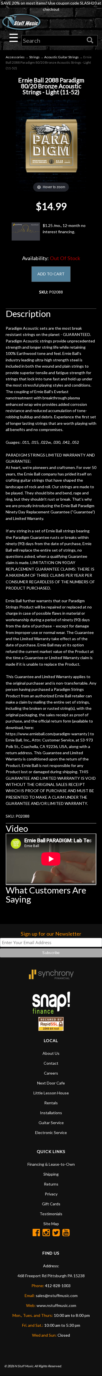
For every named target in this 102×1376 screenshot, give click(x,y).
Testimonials (51, 1213)
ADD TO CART (51, 273)
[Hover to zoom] (51, 145)
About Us (51, 1053)
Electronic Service (51, 1132)
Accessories (15, 57)
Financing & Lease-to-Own (51, 1164)
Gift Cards (51, 1203)
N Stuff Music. (24, 1366)
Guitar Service (51, 1122)
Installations (51, 1112)
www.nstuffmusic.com (56, 1305)
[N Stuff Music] (21, 21)
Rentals (51, 1102)
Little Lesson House (51, 1092)
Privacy (51, 1193)
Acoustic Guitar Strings (61, 57)
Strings (34, 57)
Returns (51, 1184)
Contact (51, 1063)
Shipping (51, 1174)
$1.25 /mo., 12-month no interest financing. (64, 228)
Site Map (51, 1223)
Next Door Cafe (51, 1083)
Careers (51, 1073)
